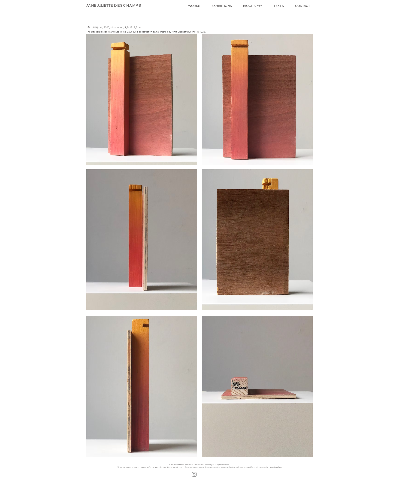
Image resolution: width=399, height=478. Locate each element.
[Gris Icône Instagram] (194, 474)
